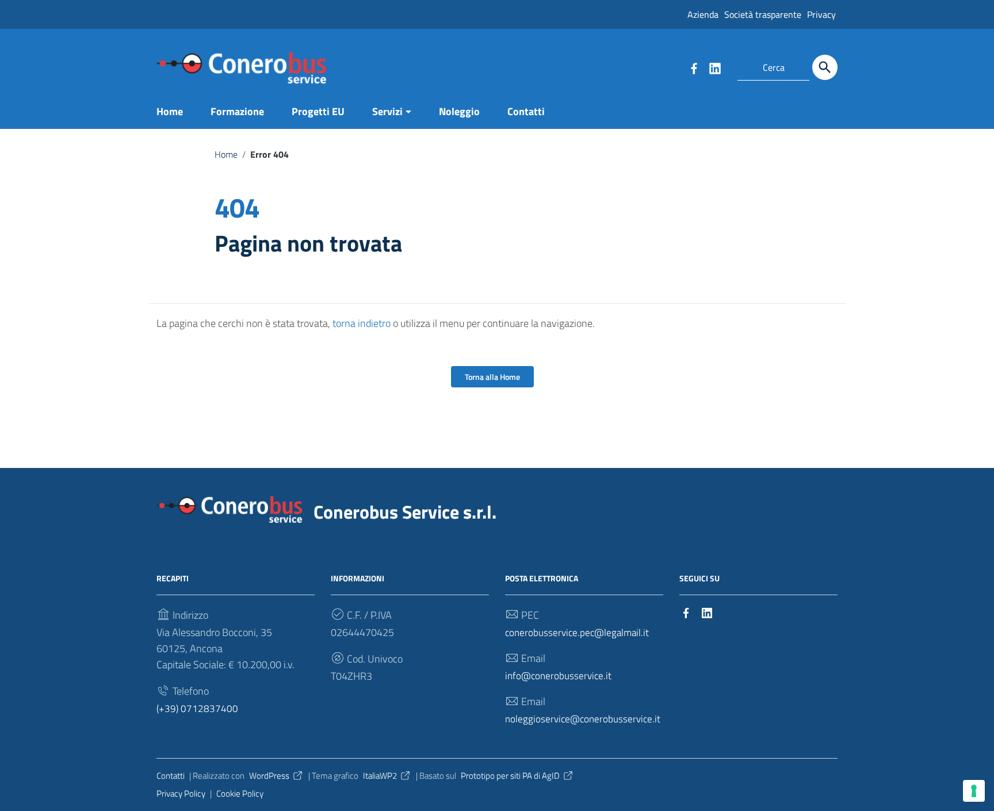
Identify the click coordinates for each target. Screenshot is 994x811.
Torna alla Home (492, 377)
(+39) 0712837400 (197, 708)
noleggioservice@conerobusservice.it (582, 718)
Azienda (702, 14)
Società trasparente (762, 14)
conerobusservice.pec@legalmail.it (577, 632)
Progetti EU (318, 111)
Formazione (237, 111)
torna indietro (361, 323)
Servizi (387, 111)
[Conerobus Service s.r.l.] (241, 67)
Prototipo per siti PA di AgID (510, 775)
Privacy (821, 14)
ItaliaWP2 (380, 775)
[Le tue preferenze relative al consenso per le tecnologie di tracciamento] (974, 791)
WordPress (269, 775)
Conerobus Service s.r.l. (405, 512)
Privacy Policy (180, 793)
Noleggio (459, 111)
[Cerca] (825, 67)
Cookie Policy (239, 793)
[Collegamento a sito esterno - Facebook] (694, 67)
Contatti (526, 111)
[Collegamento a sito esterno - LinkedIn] (714, 67)
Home (169, 111)
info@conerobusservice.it (558, 675)
